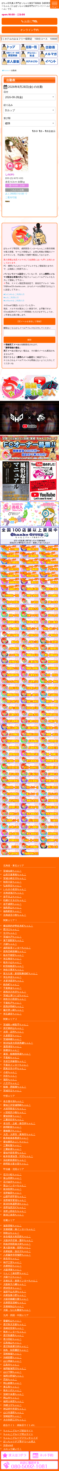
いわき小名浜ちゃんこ (14, 889)
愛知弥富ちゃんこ (12, 1115)
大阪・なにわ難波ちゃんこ (17, 1309)
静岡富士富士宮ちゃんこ (16, 1163)
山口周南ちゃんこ (12, 1361)
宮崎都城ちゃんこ (12, 1353)
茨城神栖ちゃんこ (12, 1039)
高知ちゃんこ (10, 1379)
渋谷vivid (8, 1445)
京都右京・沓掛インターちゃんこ (20, 1280)
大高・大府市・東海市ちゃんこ (19, 1134)
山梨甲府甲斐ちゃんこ (14, 1196)
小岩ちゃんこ (10, 1072)
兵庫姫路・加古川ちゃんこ (17, 1251)
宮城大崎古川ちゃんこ (14, 878)
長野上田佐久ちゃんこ (14, 1211)
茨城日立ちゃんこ (12, 1090)
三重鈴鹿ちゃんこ (12, 1149)
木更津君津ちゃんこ (13, 980)
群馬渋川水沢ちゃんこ (14, 991)
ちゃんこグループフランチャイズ (20, 1437)
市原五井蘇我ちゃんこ (14, 1061)
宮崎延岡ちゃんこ (12, 1416)
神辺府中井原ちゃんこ (14, 1408)
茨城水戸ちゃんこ (12, 936)
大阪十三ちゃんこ (12, 1276)
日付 (6, 91)
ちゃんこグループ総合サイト (18, 1430)
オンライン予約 (29, 29)
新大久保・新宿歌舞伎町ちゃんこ (20, 973)
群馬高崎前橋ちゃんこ (14, 951)
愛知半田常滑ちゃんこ (14, 1152)
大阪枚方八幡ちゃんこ (14, 1284)
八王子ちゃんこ (11, 1083)
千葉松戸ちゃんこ (12, 1002)
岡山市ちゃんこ (11, 1397)
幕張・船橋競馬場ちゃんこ (17, 1053)
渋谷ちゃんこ (10, 1075)
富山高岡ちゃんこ (12, 1178)
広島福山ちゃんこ (12, 1342)
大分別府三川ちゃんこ (14, 1419)
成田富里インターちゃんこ (17, 947)
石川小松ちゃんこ (12, 1174)
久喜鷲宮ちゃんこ (12, 1035)
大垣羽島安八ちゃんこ (14, 1108)
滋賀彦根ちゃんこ (12, 1225)
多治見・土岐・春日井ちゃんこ (19, 1123)
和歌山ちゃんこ (11, 1232)
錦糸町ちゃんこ (11, 984)
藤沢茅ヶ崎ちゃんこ (13, 1009)
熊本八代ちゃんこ (12, 1390)
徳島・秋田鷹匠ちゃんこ (16, 1350)
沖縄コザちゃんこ (12, 1405)
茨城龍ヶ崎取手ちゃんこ (16, 1024)
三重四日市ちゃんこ (13, 1119)
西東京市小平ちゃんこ (14, 1068)
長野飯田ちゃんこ (12, 1192)
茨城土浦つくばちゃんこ (16, 995)
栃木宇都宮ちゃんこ (13, 955)
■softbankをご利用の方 (14, 300)
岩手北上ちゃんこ (12, 896)
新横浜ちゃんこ (11, 1050)
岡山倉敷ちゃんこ (12, 1382)
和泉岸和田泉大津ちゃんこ (17, 1243)
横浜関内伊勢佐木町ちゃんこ (18, 925)
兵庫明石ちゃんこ (12, 1265)
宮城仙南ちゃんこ (12, 870)
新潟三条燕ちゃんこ (13, 1214)
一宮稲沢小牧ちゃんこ (14, 1112)
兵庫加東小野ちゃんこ (14, 1295)
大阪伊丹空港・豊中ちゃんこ (18, 1240)
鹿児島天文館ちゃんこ (14, 1324)
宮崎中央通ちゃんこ (13, 1394)
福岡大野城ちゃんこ (13, 1375)
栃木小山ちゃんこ (12, 962)
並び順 (7, 118)
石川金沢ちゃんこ (12, 1181)
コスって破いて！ (12, 1448)
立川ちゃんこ (10, 932)
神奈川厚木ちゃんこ (13, 969)
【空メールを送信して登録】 (29, 321)
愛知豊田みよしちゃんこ (16, 1141)
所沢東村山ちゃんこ (13, 1028)
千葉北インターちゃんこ (16, 1064)
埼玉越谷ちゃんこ (12, 1013)
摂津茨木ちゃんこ (12, 1287)
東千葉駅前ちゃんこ (13, 940)
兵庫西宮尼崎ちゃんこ (14, 1302)
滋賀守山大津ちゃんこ (14, 1291)
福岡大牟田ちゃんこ (13, 1401)
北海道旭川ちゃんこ (13, 892)
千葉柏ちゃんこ (11, 1057)
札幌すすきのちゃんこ (14, 900)
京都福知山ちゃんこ (13, 1306)
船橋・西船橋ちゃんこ (14, 1086)
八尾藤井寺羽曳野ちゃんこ (17, 1254)
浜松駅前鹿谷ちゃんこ (14, 1160)
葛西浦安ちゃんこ (12, 1046)
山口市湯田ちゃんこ (13, 1412)
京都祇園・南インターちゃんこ (19, 1229)
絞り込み (8, 104)
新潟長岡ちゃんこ (12, 1189)
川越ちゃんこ (10, 943)
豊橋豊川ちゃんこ (12, 1130)
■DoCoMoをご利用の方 (14, 294)
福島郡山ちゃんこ (12, 907)
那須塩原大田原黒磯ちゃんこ (18, 1042)
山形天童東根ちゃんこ (14, 874)
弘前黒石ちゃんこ (12, 885)
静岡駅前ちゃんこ (12, 1126)
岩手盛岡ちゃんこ (12, 903)
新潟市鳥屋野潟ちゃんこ (16, 1203)
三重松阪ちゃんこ (12, 1145)
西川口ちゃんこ (11, 929)
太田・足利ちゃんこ (13, 1031)
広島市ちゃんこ (11, 1364)
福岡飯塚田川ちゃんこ (14, 1368)
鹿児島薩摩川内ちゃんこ (16, 1346)
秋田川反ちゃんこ (12, 881)
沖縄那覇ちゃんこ (12, 1357)
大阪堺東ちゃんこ (12, 1269)
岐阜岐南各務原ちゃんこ (16, 1137)
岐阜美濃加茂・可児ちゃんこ (18, 1156)
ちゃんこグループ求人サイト (18, 1434)
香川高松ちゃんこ (12, 1339)
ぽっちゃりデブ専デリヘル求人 (19, 1441)
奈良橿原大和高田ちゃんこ (17, 1236)
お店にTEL (31, 21)
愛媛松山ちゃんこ (12, 1320)
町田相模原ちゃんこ (13, 966)
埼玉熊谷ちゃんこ (12, 958)
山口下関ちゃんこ (12, 1372)
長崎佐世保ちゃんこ (13, 1328)
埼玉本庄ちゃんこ (12, 977)
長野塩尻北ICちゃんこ (14, 1207)
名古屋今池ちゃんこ (13, 1101)
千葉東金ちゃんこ (12, 988)
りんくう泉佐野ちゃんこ (16, 1273)
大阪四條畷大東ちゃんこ (16, 1298)
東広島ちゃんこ (11, 1386)
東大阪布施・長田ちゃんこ (17, 1247)
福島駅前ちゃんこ (12, 911)
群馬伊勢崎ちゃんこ (13, 1006)
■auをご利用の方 (11, 297)
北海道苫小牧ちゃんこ (14, 914)
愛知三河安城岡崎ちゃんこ (17, 1104)
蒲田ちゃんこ (10, 1079)
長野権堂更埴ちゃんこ (14, 1200)
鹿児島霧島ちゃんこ (13, 1335)
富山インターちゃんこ (14, 1185)
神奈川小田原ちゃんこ (14, 998)
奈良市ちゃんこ (11, 1258)
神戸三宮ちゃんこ (12, 1262)
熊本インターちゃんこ (14, 1331)
